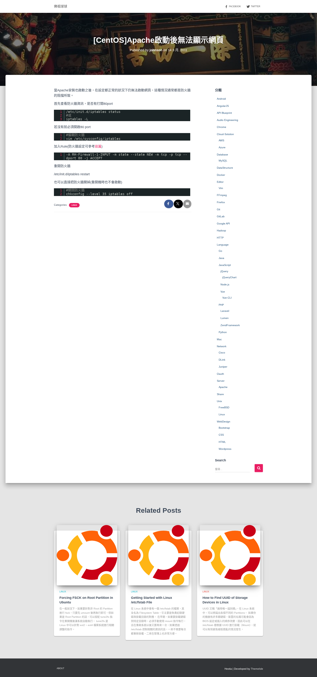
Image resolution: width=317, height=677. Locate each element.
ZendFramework (230, 325)
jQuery (224, 271)
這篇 (98, 146)
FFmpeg (222, 195)
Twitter (255, 6)
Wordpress (225, 448)
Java (221, 258)
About (60, 668)
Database (222, 154)
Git (218, 209)
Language (223, 244)
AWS (221, 140)
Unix (219, 401)
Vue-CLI (227, 297)
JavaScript (225, 265)
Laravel (225, 310)
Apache (223, 387)
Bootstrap (224, 427)
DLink (222, 359)
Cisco (222, 352)
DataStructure (225, 167)
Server (221, 380)
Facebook (235, 6)
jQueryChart (229, 277)
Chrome (221, 127)
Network (221, 346)
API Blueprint (224, 112)
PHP (221, 304)
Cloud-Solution (225, 134)
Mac (219, 339)
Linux (74, 205)
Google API (223, 223)
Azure (222, 147)
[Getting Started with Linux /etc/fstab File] (158, 554)
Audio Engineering (227, 120)
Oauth (220, 373)
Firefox (221, 202)
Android (221, 98)
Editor (220, 181)
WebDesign (223, 421)
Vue (223, 291)
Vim (221, 188)
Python (223, 332)
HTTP (220, 237)
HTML (222, 441)
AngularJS (223, 105)
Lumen (225, 318)
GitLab (221, 216)
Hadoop (221, 230)
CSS (221, 434)
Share (220, 394)
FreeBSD (224, 407)
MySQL (223, 160)
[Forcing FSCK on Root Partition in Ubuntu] (87, 554)
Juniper (223, 366)
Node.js (225, 284)
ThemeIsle (257, 668)
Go (220, 250)
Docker (221, 174)
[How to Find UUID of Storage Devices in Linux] (230, 554)
